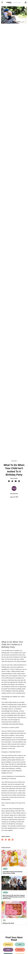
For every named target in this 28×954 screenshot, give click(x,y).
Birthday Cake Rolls (8, 923)
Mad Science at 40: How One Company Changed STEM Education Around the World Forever (14, 897)
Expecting (8, 944)
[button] (9, 481)
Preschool (19, 949)
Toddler (8, 949)
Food (4, 920)
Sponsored (5, 892)
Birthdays (5, 868)
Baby (20, 944)
